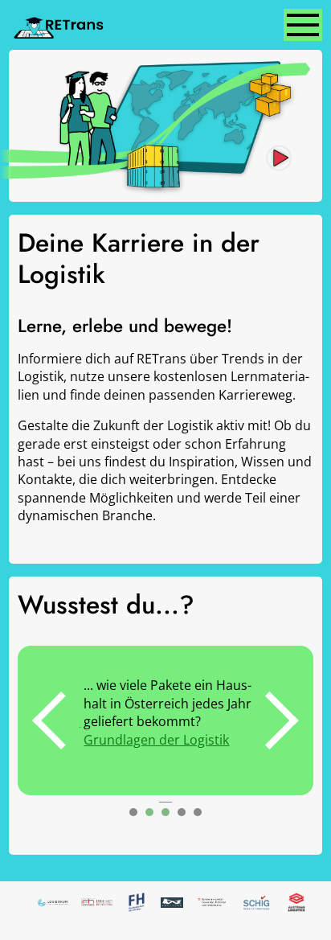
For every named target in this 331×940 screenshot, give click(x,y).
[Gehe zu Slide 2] (149, 812)
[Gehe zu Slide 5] (198, 812)
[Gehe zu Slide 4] (182, 812)
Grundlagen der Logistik (152, 740)
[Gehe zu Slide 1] (133, 812)
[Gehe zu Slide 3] (165, 812)
